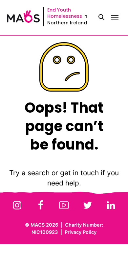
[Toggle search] (101, 17)
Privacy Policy (80, 232)
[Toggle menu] (114, 17)
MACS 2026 (44, 225)
